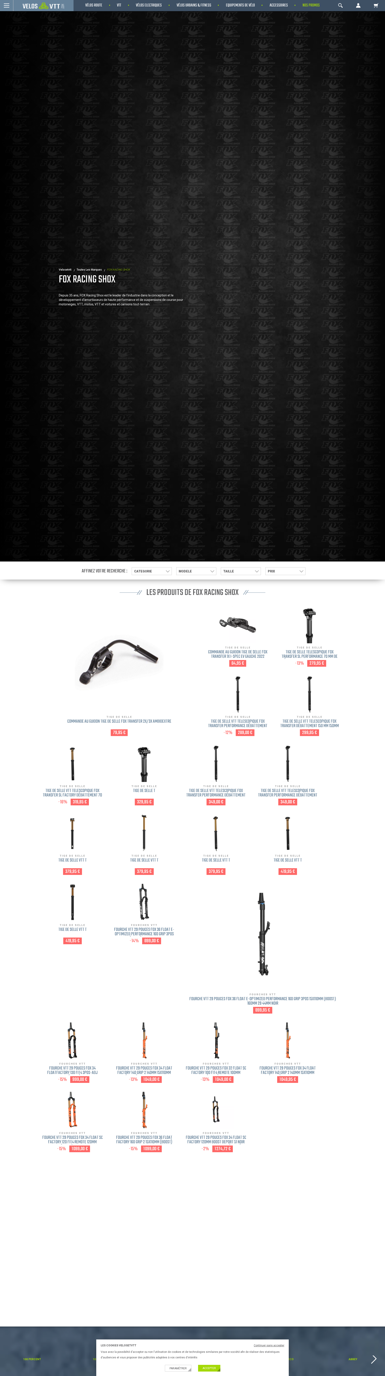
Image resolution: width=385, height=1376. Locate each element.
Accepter (209, 1368)
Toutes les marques (89, 269)
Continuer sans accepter (269, 1345)
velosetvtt (65, 269)
